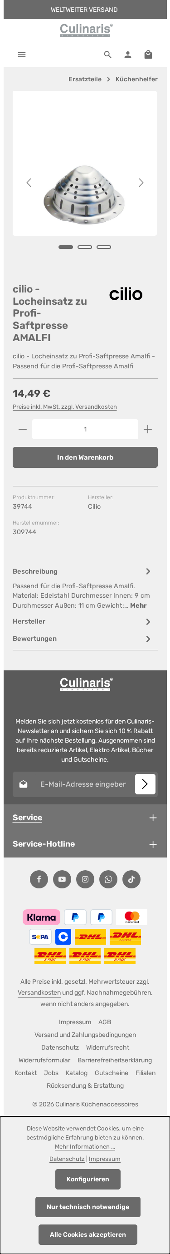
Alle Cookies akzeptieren (88, 1235)
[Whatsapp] (108, 879)
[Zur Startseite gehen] (85, 30)
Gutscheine (111, 1073)
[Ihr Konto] (128, 54)
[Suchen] (108, 54)
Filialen (145, 1073)
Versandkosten (39, 992)
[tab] (83, 588)
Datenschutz (60, 1047)
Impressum (75, 1022)
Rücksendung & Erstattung (85, 1086)
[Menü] (22, 54)
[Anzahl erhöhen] (148, 429)
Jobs (51, 1073)
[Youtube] (62, 879)
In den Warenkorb (85, 457)
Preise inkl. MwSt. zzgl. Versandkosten (65, 406)
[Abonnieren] (145, 784)
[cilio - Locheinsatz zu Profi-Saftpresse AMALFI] (85, 163)
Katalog (76, 1073)
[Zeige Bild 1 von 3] (65, 247)
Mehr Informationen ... (85, 1146)
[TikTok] (131, 879)
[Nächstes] (140, 182)
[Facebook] (39, 879)
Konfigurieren (88, 1179)
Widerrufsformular (44, 1060)
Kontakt (26, 1073)
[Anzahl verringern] (22, 429)
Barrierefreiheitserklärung (115, 1060)
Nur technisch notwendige (88, 1207)
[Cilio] (126, 293)
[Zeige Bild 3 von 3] (104, 247)
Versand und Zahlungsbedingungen (85, 1035)
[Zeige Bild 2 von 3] (85, 247)
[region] (85, 182)
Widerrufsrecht (107, 1047)
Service (27, 817)
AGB (104, 1022)
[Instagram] (85, 879)
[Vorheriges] (29, 182)
